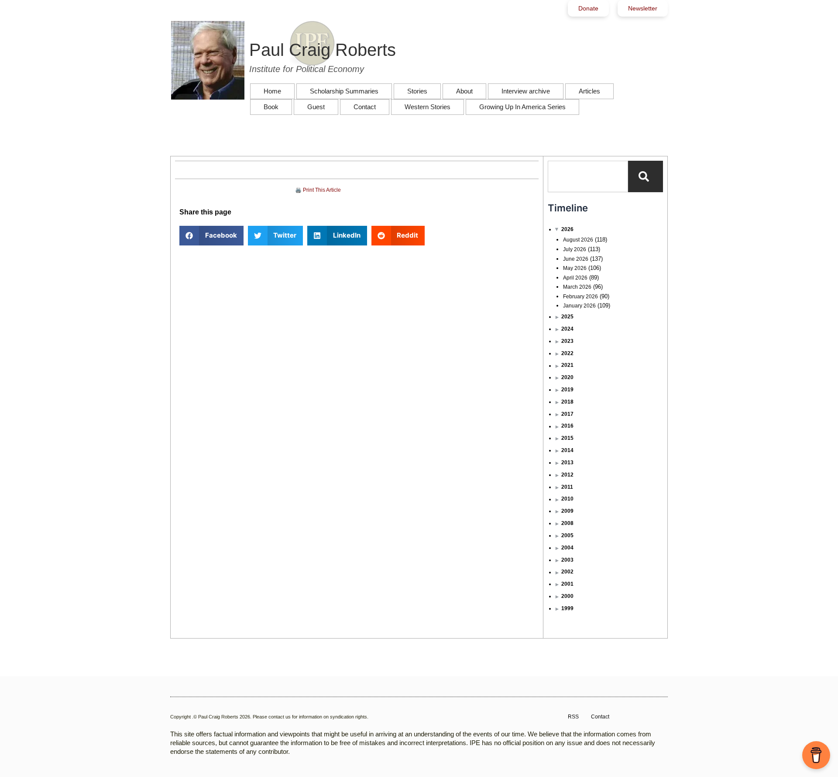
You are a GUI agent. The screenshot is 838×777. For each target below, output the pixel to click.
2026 (567, 229)
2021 (567, 365)
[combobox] (588, 176)
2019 (567, 390)
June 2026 (575, 259)
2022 (567, 353)
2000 (567, 596)
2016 (567, 426)
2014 (567, 450)
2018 (567, 402)
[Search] (645, 176)
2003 (567, 560)
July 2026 (574, 249)
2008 (567, 523)
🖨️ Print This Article (318, 190)
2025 (567, 317)
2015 (567, 438)
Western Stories (427, 107)
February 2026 (580, 297)
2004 (567, 548)
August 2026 (578, 240)
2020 (567, 377)
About (464, 91)
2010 (567, 499)
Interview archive (525, 91)
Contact (365, 107)
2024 (567, 329)
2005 (567, 535)
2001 (567, 584)
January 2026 (579, 306)
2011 (567, 487)
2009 (567, 511)
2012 (567, 475)
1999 (567, 608)
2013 (567, 462)
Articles (589, 91)
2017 (567, 414)
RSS (573, 717)
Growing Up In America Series (522, 107)
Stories (417, 91)
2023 (567, 341)
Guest (316, 107)
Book (271, 107)
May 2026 (575, 268)
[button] (211, 235)
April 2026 (575, 278)
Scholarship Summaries (344, 91)
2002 (567, 572)
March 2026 (577, 287)
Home (272, 91)
